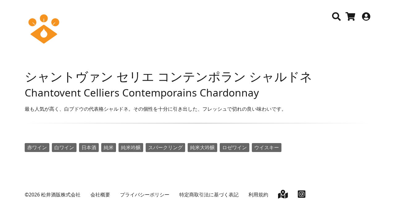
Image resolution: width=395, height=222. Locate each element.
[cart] (351, 17)
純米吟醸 (131, 147)
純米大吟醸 (202, 147)
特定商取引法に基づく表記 (209, 194)
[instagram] (302, 195)
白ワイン (64, 147)
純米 (109, 147)
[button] (336, 16)
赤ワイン (37, 147)
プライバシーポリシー (144, 194)
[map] (283, 195)
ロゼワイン (234, 147)
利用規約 (258, 194)
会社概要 (100, 194)
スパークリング (165, 147)
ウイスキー (266, 147)
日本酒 (88, 147)
